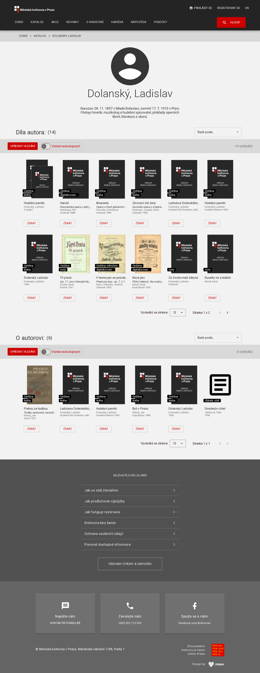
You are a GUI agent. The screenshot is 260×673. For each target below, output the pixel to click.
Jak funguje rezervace (102, 512)
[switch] (46, 146)
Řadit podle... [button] (206, 132)
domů (23, 36)
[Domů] (34, 9)
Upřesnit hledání (22, 146)
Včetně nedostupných (66, 146)
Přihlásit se (200, 8)
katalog (40, 36)
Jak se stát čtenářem (101, 490)
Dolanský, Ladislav (66, 36)
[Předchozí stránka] (220, 312)
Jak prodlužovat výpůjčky (105, 501)
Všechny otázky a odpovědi (130, 564)
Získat (31, 223)
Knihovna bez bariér (100, 523)
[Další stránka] (227, 312)
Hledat (231, 22)
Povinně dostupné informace (108, 544)
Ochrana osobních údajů (104, 534)
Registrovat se (228, 8)
